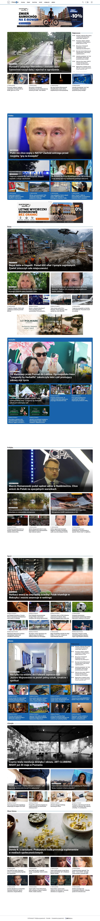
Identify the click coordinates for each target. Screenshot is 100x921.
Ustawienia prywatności (57, 918)
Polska (23, 2)
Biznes (53, 2)
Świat (28, 2)
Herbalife (46, 2)
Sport (40, 2)
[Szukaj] (83, 2)
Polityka (34, 2)
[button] (87, 2)
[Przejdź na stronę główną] (8, 3)
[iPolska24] (16, 2)
